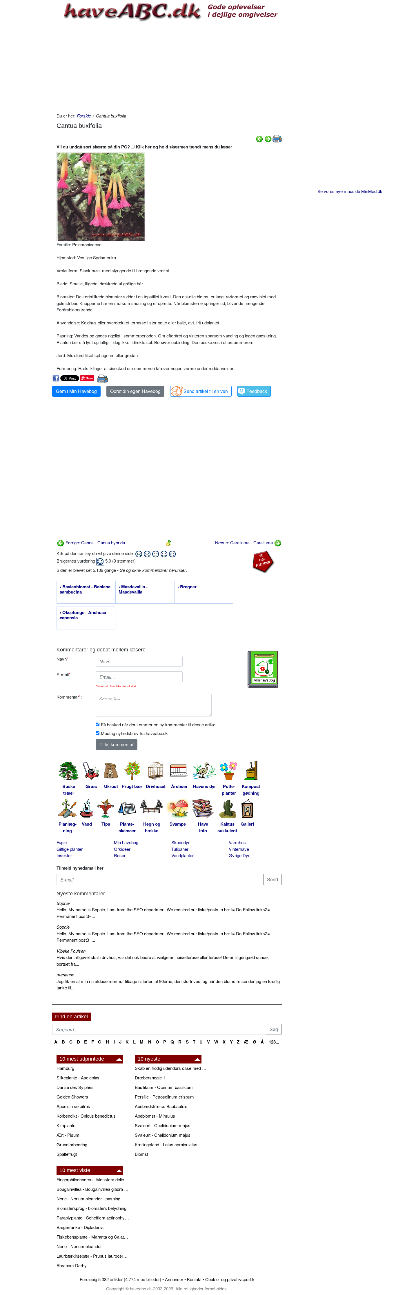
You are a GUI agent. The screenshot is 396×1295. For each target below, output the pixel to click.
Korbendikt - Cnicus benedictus (86, 1116)
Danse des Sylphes (75, 1087)
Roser (120, 855)
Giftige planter (70, 849)
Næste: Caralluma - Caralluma (244, 542)
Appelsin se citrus (73, 1106)
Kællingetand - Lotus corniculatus (166, 1144)
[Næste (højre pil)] (268, 138)
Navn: (63, 659)
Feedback (256, 391)
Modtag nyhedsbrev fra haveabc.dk (134, 733)
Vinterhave (239, 849)
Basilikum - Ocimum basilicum (164, 1087)
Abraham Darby (72, 1265)
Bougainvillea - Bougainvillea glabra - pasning (93, 1189)
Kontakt (194, 1279)
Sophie (63, 903)
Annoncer (174, 1279)
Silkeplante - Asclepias (78, 1077)
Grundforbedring (72, 1144)
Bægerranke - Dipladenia (80, 1227)
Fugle (62, 842)
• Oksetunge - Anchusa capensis (83, 615)
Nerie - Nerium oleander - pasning (88, 1198)
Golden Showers (72, 1097)
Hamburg (65, 1068)
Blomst (141, 1154)
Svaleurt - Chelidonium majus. (163, 1125)
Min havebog (126, 842)
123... (274, 1042)
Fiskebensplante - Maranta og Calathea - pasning (93, 1237)
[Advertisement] (169, 66)
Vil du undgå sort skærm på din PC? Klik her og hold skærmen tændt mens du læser (144, 147)
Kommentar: (69, 697)
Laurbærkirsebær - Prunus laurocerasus (93, 1256)
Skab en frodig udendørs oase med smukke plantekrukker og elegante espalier (171, 1068)
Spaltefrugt (67, 1154)
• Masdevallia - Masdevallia (133, 589)
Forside (84, 116)
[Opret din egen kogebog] (263, 669)
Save (89, 378)
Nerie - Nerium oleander (79, 1246)
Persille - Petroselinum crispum (164, 1097)
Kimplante (66, 1125)
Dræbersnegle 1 (150, 1077)
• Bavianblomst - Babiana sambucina (85, 589)
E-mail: (64, 674)
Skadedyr (180, 842)
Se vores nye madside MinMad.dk (349, 191)
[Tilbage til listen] (168, 542)
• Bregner (187, 587)
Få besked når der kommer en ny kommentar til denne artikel (158, 724)
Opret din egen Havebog (135, 391)
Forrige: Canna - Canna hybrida (94, 542)
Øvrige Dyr (239, 855)
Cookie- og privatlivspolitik (230, 1279)
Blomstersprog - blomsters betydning (91, 1208)
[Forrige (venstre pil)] (259, 138)
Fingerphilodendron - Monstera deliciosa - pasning (93, 1179)
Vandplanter (182, 855)
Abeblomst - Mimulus (155, 1116)
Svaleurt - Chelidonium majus (162, 1135)
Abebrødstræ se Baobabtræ (161, 1106)
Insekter (64, 855)
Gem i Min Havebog (76, 391)
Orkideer (122, 849)
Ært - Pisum (68, 1135)
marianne (65, 974)
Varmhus (237, 842)
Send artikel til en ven (206, 391)
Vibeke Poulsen (71, 951)
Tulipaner (179, 849)
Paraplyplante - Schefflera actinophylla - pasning (93, 1218)
